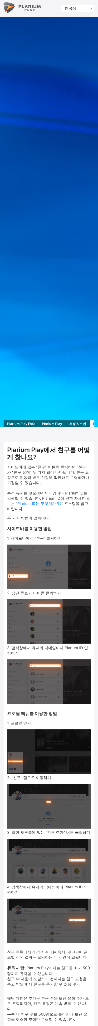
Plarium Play (52, 424)
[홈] (22, 8)
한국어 (70, 8)
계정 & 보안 (77, 424)
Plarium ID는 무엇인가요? (39, 503)
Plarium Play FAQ (21, 424)
